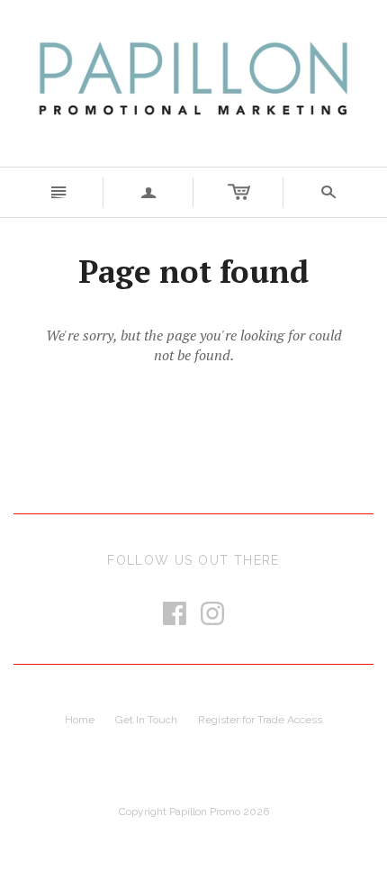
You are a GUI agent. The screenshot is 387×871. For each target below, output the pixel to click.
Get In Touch (146, 719)
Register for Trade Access (260, 719)
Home (79, 719)
